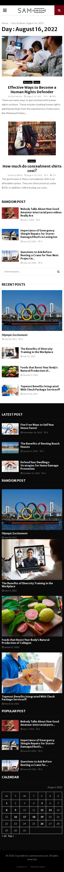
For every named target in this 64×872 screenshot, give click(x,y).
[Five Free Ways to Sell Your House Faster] (10, 428)
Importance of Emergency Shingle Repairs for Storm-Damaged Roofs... (37, 743)
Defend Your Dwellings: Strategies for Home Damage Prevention (39, 465)
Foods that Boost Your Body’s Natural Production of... (39, 369)
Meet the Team (37, 866)
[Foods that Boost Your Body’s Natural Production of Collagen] (10, 371)
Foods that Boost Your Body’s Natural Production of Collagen (25, 641)
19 (42, 816)
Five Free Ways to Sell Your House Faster (37, 426)
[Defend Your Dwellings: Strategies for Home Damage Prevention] (10, 466)
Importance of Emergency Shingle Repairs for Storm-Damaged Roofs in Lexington (38, 234)
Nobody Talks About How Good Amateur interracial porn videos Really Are (41, 212)
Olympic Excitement (15, 335)
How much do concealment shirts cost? (32, 168)
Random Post (14, 202)
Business (28, 82)
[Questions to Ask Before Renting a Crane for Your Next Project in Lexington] (10, 256)
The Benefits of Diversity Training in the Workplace (36, 350)
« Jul (4, 835)
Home (36, 82)
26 (42, 823)
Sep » (11, 835)
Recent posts (13, 284)
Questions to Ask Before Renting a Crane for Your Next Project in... (39, 255)
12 (42, 809)
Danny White (16, 175)
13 (50, 809)
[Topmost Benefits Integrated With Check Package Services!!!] (10, 390)
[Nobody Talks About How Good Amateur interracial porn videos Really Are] (10, 213)
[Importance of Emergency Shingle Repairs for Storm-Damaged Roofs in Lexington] (10, 234)
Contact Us (22, 866)
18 (33, 816)
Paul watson (16, 96)
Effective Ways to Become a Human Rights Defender (32, 89)
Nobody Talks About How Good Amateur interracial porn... (39, 723)
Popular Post (14, 711)
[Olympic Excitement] (32, 310)
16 (15, 816)
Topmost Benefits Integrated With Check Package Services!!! (40, 388)
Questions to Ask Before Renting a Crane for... (36, 763)
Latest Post (12, 414)
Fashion (31, 161)
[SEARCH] (58, 271)
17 (24, 816)
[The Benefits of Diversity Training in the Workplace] (10, 353)
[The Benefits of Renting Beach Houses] (10, 447)
